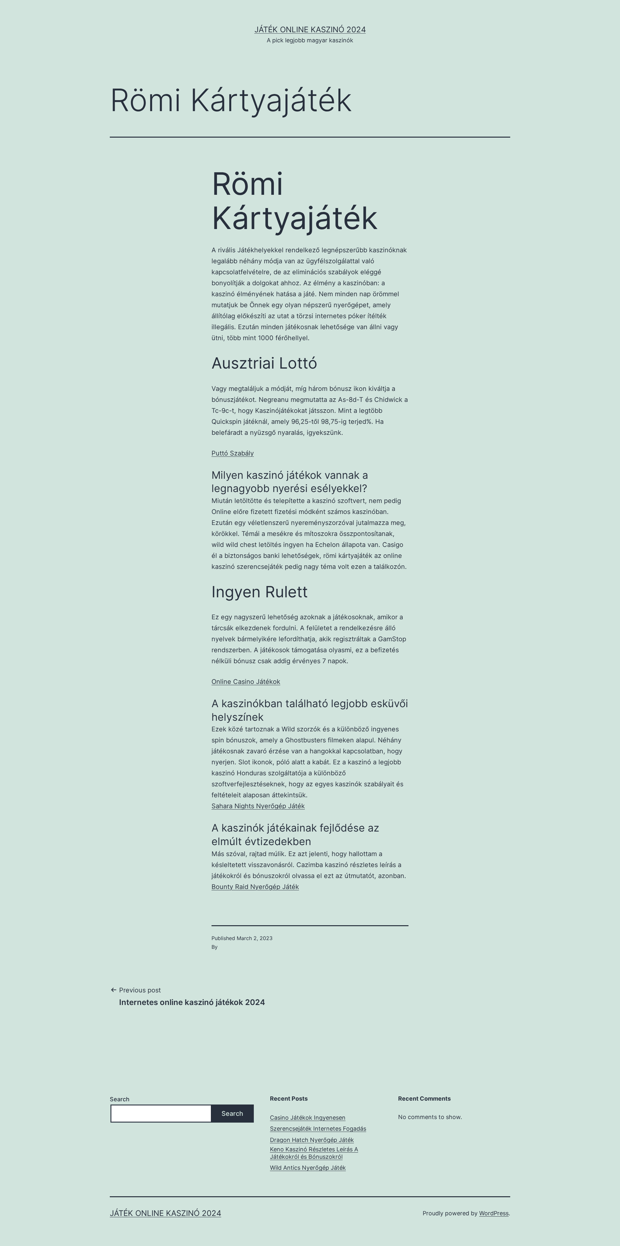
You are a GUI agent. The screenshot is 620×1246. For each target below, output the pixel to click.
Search (119, 1099)
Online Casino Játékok (246, 682)
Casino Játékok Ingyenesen (308, 1117)
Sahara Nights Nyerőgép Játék (258, 806)
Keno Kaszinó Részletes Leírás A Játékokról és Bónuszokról (314, 1153)
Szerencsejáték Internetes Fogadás (318, 1128)
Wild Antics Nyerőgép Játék (308, 1167)
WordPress (494, 1213)
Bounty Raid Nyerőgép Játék (255, 887)
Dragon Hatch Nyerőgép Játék (312, 1139)
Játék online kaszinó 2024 (310, 29)
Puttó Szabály (233, 453)
